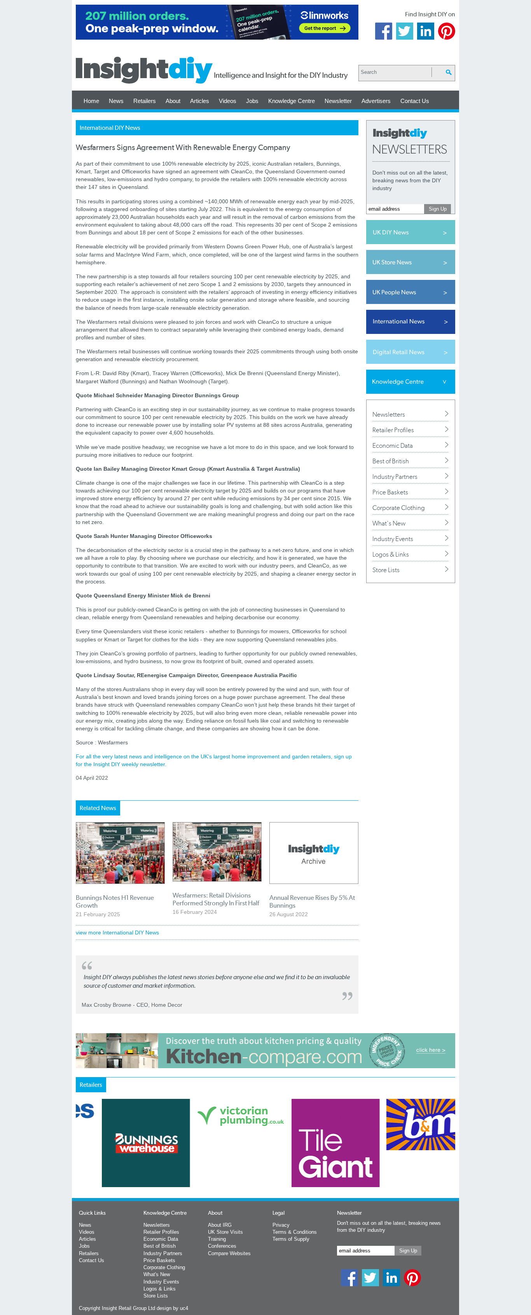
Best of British (390, 461)
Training (217, 1239)
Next (297, 1163)
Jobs (252, 101)
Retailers (144, 101)
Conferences (222, 1246)
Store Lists (386, 570)
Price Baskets (390, 492)
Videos (227, 101)
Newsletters (388, 414)
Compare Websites (229, 1253)
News (116, 101)
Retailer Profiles (393, 430)
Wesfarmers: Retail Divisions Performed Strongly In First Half (216, 899)
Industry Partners (394, 476)
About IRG (220, 1225)
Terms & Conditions (294, 1232)
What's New (388, 523)
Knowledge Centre (291, 101)
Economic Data (392, 445)
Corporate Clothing (398, 508)
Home (91, 101)
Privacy (281, 1225)
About (173, 101)
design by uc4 (172, 1308)
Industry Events (392, 539)
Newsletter (338, 101)
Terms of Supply (290, 1239)
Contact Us (414, 101)
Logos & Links (390, 554)
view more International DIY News (117, 932)
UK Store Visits (225, 1232)
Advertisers (376, 101)
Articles (199, 101)
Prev (80, 1163)
